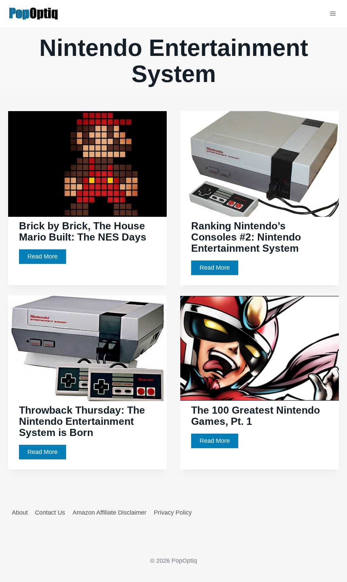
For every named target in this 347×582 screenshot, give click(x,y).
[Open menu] (332, 13)
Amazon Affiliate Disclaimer (109, 512)
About (20, 512)
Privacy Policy (173, 512)
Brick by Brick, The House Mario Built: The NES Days (82, 231)
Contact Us (50, 512)
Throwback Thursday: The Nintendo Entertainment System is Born (82, 421)
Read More (46, 258)
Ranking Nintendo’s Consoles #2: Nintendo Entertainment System (246, 237)
